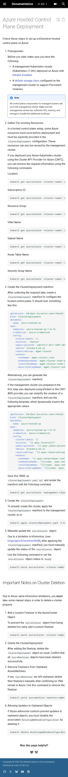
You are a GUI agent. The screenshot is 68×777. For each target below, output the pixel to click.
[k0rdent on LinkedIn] (28, 771)
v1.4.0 (41, 4)
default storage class (27, 80)
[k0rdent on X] (10, 771)
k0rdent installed (22, 75)
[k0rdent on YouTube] (22, 771)
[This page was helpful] (32, 752)
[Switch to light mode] (55, 4)
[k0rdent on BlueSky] (16, 771)
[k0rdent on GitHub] (4, 771)
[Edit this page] (63, 20)
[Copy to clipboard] (62, 182)
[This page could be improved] (36, 752)
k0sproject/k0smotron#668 (24, 540)
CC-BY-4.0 (24, 765)
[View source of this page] (58, 20)
